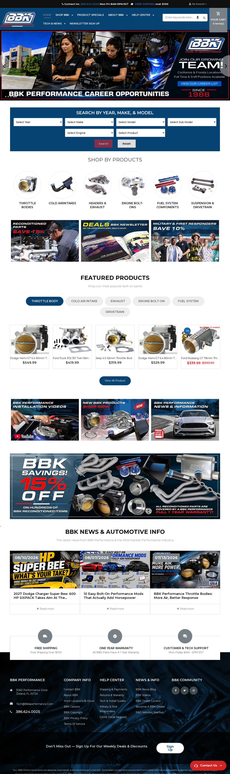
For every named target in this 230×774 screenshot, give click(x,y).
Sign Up (170, 748)
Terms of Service (74, 724)
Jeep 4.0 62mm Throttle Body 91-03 (118, 358)
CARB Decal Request (113, 717)
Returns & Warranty (112, 695)
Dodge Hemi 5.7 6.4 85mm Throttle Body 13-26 (167, 358)
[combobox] (182, 17)
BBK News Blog (146, 689)
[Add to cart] (29, 351)
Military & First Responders (108, 709)
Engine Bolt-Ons (132, 205)
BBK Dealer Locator (148, 701)
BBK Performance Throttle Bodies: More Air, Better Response (183, 596)
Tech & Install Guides (113, 701)
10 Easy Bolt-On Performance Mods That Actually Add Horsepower (113, 596)
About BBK (71, 695)
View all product (115, 380)
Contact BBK (72, 689)
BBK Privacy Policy (76, 718)
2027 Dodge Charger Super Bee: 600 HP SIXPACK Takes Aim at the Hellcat (45, 596)
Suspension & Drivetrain (202, 205)
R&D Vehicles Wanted (149, 712)
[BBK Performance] (45, 241)
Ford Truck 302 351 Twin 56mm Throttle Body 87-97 (85, 358)
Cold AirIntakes (62, 203)
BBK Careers (72, 706)
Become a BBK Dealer (150, 706)
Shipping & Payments (113, 689)
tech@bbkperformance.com (34, 704)
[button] (197, 17)
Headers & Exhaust (97, 205)
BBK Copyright (73, 712)
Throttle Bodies (27, 205)
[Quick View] (40, 351)
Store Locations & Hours (79, 701)
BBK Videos (143, 695)
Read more (47, 608)
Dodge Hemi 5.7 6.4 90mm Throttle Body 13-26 (40, 358)
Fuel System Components (168, 205)
